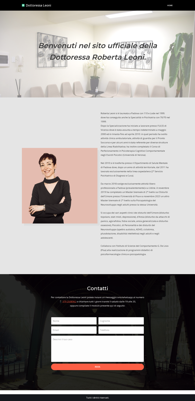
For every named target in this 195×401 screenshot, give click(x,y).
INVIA (97, 366)
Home (170, 5)
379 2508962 (69, 301)
